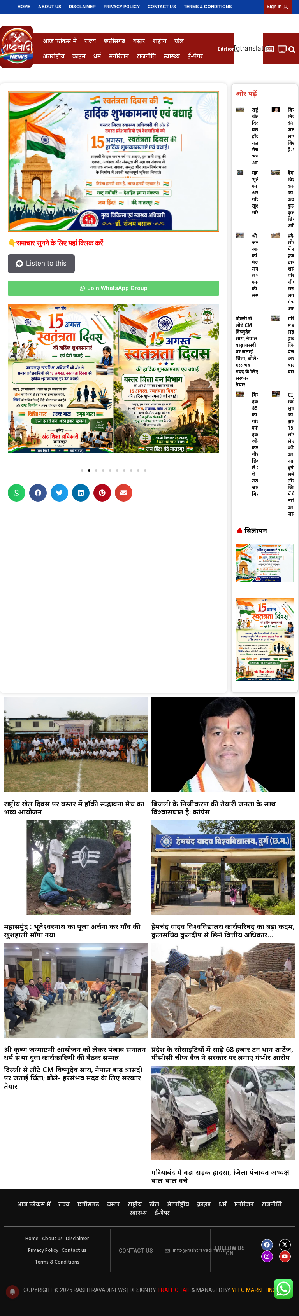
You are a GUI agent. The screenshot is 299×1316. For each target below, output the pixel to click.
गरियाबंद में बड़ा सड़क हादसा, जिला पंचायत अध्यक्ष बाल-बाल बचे (220, 1176)
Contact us (162, 6)
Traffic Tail (173, 1290)
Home (24, 6)
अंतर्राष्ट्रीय (53, 56)
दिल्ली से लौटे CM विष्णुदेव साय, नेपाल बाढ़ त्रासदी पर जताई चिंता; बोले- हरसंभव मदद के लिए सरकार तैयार (247, 351)
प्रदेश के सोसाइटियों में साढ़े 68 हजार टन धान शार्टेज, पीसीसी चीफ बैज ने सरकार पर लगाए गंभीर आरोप (222, 1054)
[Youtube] (285, 1256)
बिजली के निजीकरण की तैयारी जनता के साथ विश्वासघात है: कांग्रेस (213, 808)
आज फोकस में (59, 41)
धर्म (97, 56)
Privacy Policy (121, 6)
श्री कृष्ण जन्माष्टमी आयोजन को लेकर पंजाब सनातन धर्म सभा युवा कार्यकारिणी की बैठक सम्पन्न (75, 1054)
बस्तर (139, 41)
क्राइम (79, 56)
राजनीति (146, 56)
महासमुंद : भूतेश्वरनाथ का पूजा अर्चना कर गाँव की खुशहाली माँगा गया (72, 931)
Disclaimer (82, 6)
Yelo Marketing (254, 1290)
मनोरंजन (119, 56)
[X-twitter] (285, 1245)
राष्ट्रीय (160, 41)
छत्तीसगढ (114, 41)
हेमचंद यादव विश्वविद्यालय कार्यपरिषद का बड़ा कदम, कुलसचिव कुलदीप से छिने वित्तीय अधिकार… (223, 931)
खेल (179, 41)
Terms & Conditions (208, 6)
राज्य (90, 41)
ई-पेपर (195, 56)
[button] (292, 49)
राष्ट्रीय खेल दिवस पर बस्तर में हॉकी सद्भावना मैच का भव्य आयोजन (74, 808)
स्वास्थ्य (172, 56)
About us (49, 6)
